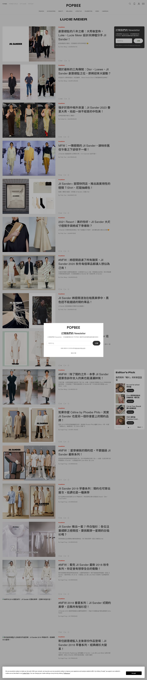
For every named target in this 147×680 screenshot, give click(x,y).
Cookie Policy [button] (26, 673)
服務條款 (77, 348)
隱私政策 (83, 348)
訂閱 (96, 343)
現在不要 (73, 353)
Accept (134, 673)
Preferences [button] (67, 673)
